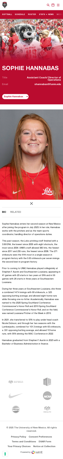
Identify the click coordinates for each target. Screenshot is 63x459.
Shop (43, 5)
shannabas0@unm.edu (47, 84)
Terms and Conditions (24, 442)
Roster (32, 14)
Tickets (38, 5)
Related (15, 212)
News (51, 14)
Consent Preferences (40, 437)
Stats (42, 14)
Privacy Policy (18, 437)
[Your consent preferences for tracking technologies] (5, 454)
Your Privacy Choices (19, 446)
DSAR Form (45, 442)
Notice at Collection (44, 446)
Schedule (20, 14)
